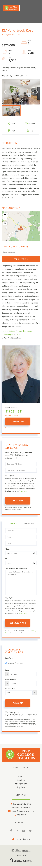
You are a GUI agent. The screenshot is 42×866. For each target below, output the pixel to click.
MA (19, 331)
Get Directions (21, 259)
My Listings (9, 415)
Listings (12, 331)
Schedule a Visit (28, 524)
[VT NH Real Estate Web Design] (21, 860)
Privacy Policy (23, 491)
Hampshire (27, 331)
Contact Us (13, 524)
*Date (7, 549)
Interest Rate (10, 689)
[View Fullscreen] (5, 223)
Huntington (8, 334)
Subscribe (18, 500)
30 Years (11, 663)
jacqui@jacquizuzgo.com (23, 811)
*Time (7, 559)
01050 (18, 334)
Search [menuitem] (21, 776)
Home (4, 331)
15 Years (20, 663)
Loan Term (9, 658)
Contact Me (18, 421)
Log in (18, 839)
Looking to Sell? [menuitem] (21, 783)
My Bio (7, 427)
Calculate (18, 703)
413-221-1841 (13, 411)
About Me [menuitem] (21, 780)
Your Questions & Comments (16, 568)
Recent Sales (18, 415)
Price (7, 670)
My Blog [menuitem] (21, 787)
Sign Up (26, 839)
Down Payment (11, 679)
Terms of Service (15, 633)
